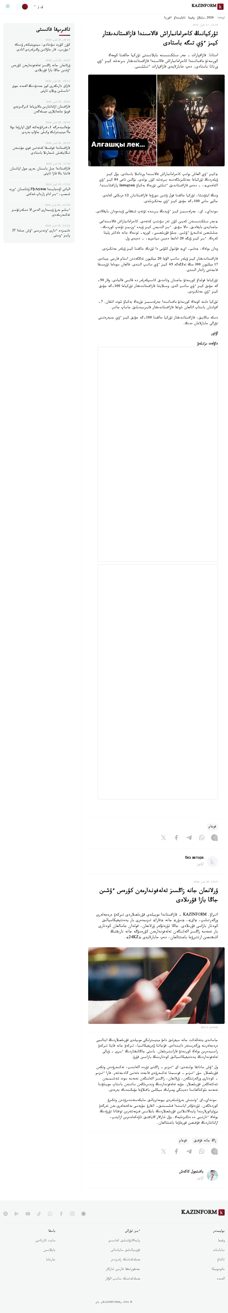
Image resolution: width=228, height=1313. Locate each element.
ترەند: (221, 18)
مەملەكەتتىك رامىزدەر (125, 1260)
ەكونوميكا (218, 1269)
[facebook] (61, 1214)
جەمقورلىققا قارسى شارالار (123, 1269)
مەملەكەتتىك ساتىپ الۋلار (122, 1279)
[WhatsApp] (201, 838)
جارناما (50, 1260)
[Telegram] (189, 838)
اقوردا (167, 18)
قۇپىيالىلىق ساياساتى (125, 1250)
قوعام (212, 827)
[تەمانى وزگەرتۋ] (22, 6)
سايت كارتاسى (45, 1241)
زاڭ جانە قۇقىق (205, 1141)
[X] (163, 838)
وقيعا (191, 18)
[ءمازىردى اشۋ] (7, 6)
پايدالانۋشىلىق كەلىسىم (124, 1241)
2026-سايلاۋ (205, 18)
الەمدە (221, 1279)
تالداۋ (221, 1260)
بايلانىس (49, 1250)
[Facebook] (176, 838)
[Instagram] (214, 838)
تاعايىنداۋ (179, 18)
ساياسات (219, 1250)
